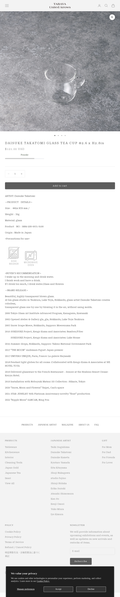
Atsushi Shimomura (62, 493)
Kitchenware (12, 452)
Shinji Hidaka (59, 483)
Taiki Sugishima (60, 447)
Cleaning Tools (13, 462)
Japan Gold (12, 467)
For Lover (107, 462)
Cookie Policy (13, 532)
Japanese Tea (13, 473)
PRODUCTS (27, 425)
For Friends (108, 457)
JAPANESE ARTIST (47, 425)
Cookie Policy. (43, 581)
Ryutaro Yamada (60, 462)
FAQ (96, 425)
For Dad (106, 452)
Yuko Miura (57, 509)
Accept (58, 589)
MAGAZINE (67, 425)
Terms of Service (14, 542)
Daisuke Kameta (60, 457)
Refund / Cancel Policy (18, 547)
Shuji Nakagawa (60, 473)
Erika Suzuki (58, 488)
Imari (8, 478)
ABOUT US (83, 425)
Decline (91, 589)
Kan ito (55, 499)
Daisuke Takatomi (61, 452)
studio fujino (58, 478)
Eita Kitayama (59, 467)
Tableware (11, 447)
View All (9, 483)
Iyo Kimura (57, 514)
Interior (9, 457)
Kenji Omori (57, 504)
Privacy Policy (13, 537)
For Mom (107, 447)
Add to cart (60, 186)
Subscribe (81, 561)
